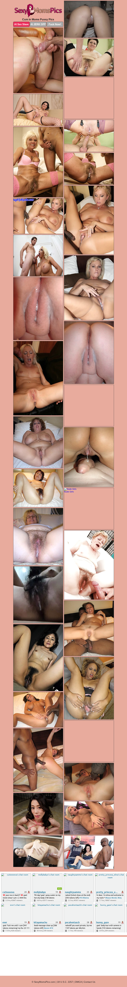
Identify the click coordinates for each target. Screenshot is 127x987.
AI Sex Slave (21, 24)
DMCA (78, 982)
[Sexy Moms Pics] (38, 10)
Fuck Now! (55, 24)
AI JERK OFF (38, 24)
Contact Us (89, 982)
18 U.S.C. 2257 (65, 982)
